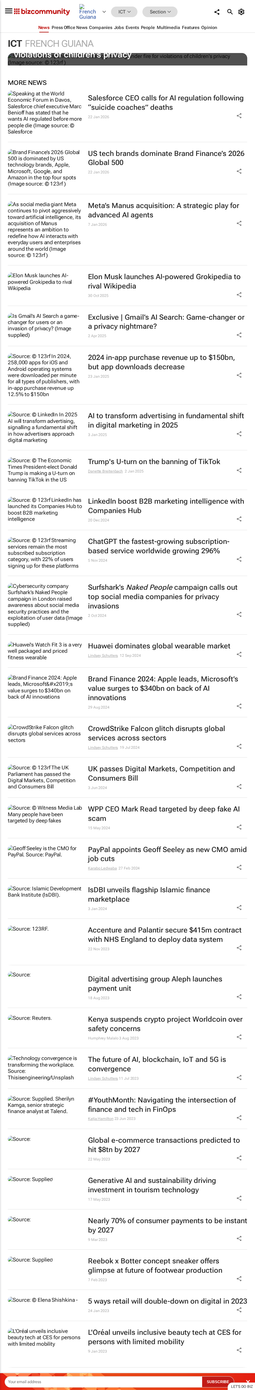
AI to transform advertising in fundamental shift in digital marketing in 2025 (166, 420)
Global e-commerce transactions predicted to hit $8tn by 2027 (164, 1145)
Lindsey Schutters (103, 655)
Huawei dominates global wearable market (159, 646)
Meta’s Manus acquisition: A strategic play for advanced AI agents (163, 210)
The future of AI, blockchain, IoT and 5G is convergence (157, 1064)
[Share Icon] (239, 997)
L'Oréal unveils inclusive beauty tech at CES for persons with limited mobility (164, 1337)
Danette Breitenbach (105, 471)
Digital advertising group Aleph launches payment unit (155, 984)
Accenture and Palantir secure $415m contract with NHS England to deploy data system (165, 935)
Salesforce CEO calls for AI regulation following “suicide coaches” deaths (166, 103)
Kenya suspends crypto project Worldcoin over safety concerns (165, 1024)
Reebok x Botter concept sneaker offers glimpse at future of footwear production (155, 1266)
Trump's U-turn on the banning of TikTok (154, 462)
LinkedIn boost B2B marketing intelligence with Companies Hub (166, 506)
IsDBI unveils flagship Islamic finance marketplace (149, 894)
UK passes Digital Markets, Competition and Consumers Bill (161, 773)
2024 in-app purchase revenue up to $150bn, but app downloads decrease (161, 362)
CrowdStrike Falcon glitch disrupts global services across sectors (156, 733)
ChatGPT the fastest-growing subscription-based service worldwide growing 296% (159, 546)
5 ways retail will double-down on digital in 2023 (167, 1301)
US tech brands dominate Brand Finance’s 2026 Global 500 (166, 158)
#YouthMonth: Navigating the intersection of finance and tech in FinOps (162, 1105)
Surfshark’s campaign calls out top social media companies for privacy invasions (163, 596)
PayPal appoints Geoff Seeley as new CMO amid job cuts (167, 854)
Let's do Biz (242, 1386)
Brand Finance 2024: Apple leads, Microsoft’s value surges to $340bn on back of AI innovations (163, 688)
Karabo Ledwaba (102, 868)
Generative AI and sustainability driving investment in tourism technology (152, 1185)
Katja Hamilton (101, 1118)
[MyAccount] (242, 12)
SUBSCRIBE (218, 1382)
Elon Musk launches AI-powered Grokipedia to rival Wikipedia (164, 281)
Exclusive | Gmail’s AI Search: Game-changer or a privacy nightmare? (166, 322)
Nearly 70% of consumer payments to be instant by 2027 (167, 1225)
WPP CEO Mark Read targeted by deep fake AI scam (164, 814)
